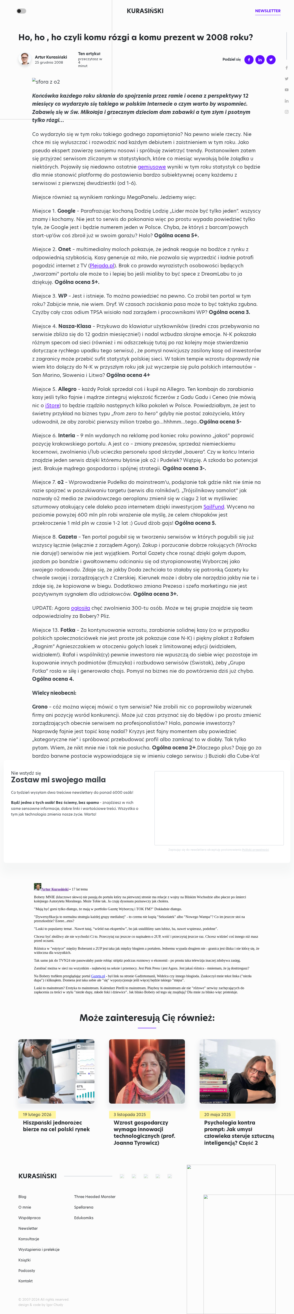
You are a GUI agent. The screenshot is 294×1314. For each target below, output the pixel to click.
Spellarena (83, 1207)
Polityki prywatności (255, 850)
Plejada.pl (102, 265)
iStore (52, 405)
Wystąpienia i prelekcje (38, 1249)
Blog (22, 1196)
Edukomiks (83, 1218)
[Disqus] (147, 938)
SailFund (214, 506)
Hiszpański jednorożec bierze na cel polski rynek (56, 1126)
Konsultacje (28, 1239)
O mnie (24, 1207)
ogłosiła (80, 608)
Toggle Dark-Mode (21, 11)
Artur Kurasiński (51, 57)
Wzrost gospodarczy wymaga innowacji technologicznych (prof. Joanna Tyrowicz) (144, 1132)
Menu (10, 11)
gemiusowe (152, 166)
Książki (24, 1260)
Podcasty (26, 1270)
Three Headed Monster (95, 1196)
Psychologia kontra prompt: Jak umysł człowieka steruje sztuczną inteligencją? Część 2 (239, 1132)
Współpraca (29, 1218)
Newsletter (28, 1228)
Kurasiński (145, 11)
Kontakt (25, 1281)
